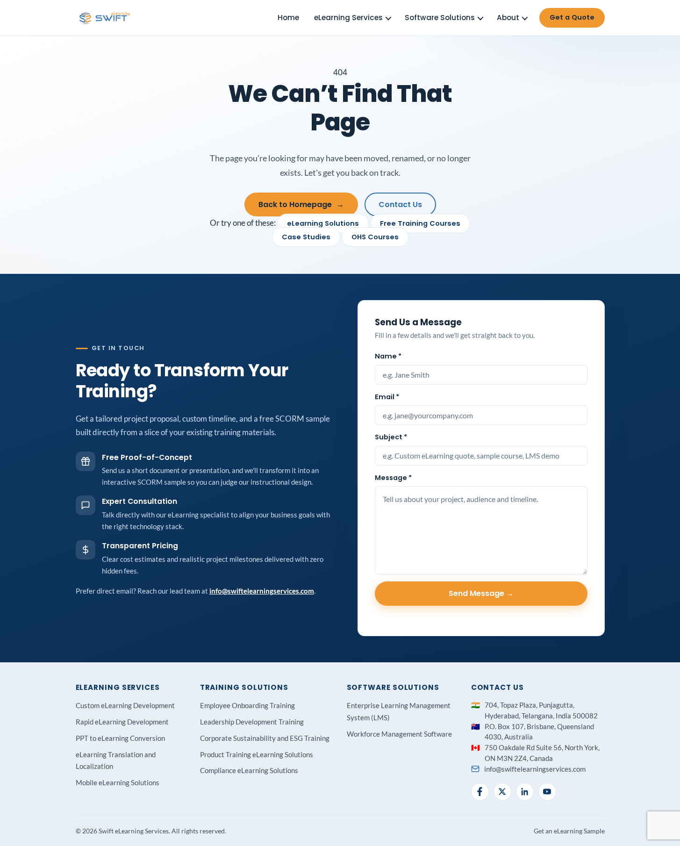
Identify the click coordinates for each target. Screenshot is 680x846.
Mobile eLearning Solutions (117, 782)
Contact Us (400, 204)
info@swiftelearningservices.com (261, 591)
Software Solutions (440, 17)
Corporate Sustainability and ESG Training (264, 738)
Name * (388, 356)
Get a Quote (572, 17)
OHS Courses (375, 237)
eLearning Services (348, 17)
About (508, 17)
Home (288, 17)
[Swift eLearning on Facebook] (480, 792)
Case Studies (306, 237)
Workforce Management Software (399, 734)
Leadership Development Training (252, 721)
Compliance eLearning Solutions (249, 770)
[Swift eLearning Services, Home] (105, 17)
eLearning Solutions (323, 223)
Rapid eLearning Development (122, 721)
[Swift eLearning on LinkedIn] (525, 792)
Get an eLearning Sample (569, 831)
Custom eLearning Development (125, 705)
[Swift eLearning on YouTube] (547, 792)
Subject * (391, 437)
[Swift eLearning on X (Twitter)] (502, 792)
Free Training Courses (420, 223)
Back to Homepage (301, 204)
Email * (387, 396)
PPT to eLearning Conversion (120, 738)
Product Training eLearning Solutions (256, 754)
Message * (393, 477)
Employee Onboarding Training (247, 705)
